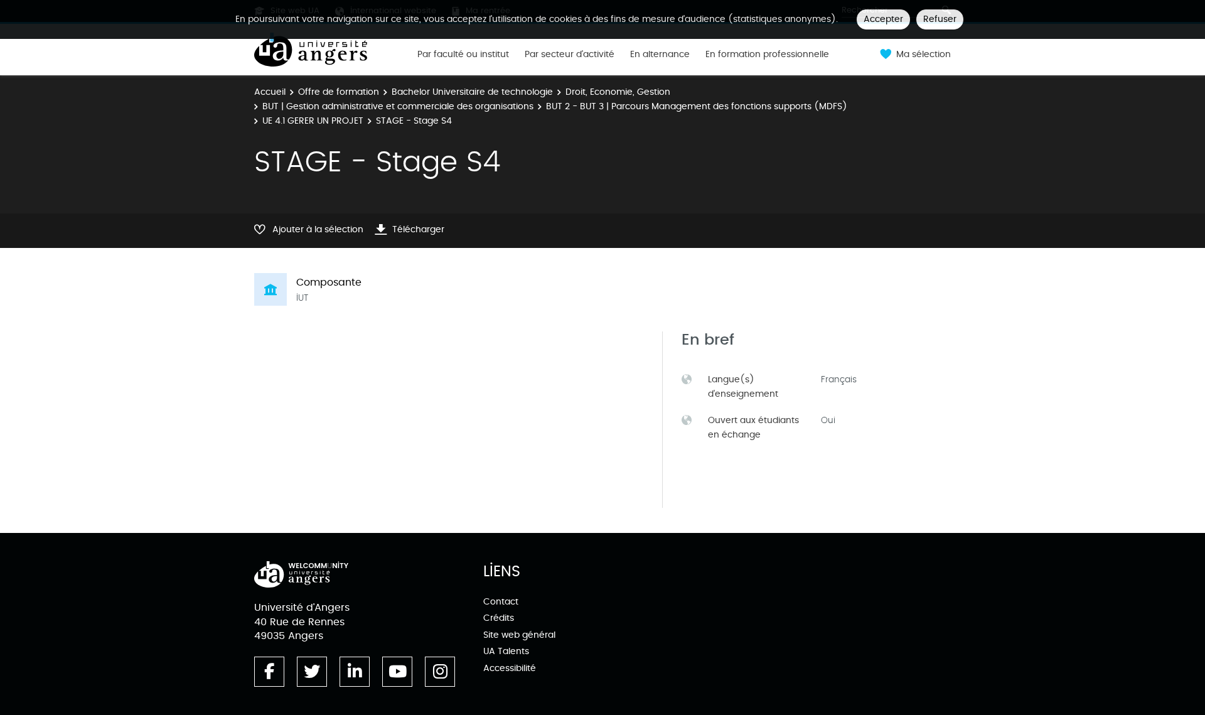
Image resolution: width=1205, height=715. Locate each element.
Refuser (939, 19)
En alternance (660, 54)
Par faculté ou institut (463, 54)
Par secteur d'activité (569, 54)
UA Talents (506, 651)
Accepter (883, 19)
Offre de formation (338, 92)
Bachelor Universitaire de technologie (472, 92)
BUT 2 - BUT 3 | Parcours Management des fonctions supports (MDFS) (696, 106)
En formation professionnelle (767, 54)
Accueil (270, 92)
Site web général (519, 635)
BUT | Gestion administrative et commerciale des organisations (397, 106)
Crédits (498, 618)
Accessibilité (509, 668)
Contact (500, 601)
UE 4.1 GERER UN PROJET (312, 120)
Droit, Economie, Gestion (617, 92)
